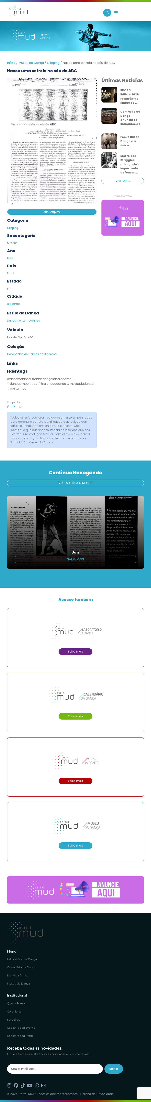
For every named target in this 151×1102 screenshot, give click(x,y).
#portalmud (16, 388)
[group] (122, 218)
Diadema (13, 304)
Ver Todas (123, 180)
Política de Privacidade (97, 1094)
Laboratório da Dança (22, 959)
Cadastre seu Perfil (20, 1036)
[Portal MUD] (53, 12)
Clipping (53, 63)
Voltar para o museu (75, 483)
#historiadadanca (52, 383)
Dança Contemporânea (23, 321)
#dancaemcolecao (22, 383)
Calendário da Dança (21, 967)
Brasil (10, 273)
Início (11, 63)
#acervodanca (19, 379)
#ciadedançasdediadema (51, 379)
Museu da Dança (31, 63)
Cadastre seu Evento (21, 1027)
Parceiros (13, 1019)
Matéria (12, 243)
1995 (10, 258)
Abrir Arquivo (52, 212)
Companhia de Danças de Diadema (32, 354)
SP (8, 289)
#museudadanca (80, 383)
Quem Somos (16, 1003)
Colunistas (14, 1011)
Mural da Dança (18, 975)
